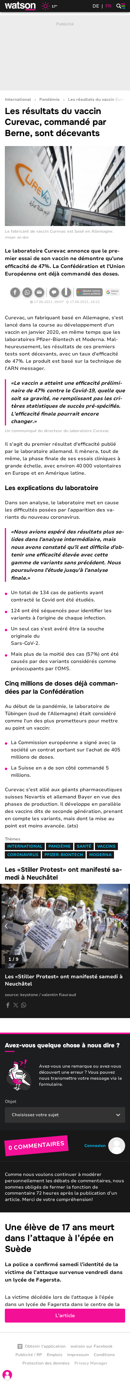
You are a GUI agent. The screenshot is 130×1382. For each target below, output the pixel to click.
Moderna (100, 855)
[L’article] (65, 1272)
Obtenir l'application (45, 1346)
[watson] (20, 6)
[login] (7, 1375)
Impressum (78, 1355)
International (18, 100)
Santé (84, 846)
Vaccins (106, 846)
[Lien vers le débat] (54, 292)
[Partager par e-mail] (39, 292)
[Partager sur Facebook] (15, 292)
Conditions (104, 1355)
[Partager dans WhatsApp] (27, 292)
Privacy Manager (91, 1363)
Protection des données (46, 1363)
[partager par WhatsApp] (24, 1005)
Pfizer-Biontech (63, 855)
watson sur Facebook (91, 1346)
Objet (10, 1101)
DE (96, 6)
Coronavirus (22, 855)
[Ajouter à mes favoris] (66, 292)
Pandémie (49, 100)
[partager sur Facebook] (8, 1005)
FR (109, 6)
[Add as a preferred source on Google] (89, 292)
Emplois (54, 1355)
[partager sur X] (15, 1005)
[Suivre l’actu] (112, 292)
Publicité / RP (28, 1355)
